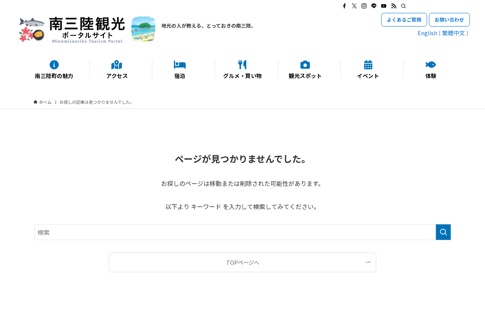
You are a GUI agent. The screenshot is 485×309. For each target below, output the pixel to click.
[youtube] (384, 6)
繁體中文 (453, 33)
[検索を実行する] (443, 232)
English (427, 33)
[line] (374, 6)
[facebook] (344, 6)
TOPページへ (242, 262)
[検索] (403, 6)
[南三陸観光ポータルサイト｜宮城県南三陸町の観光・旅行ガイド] (87, 29)
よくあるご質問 (404, 19)
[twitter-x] (354, 6)
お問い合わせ (449, 19)
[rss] (394, 6)
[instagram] (364, 6)
